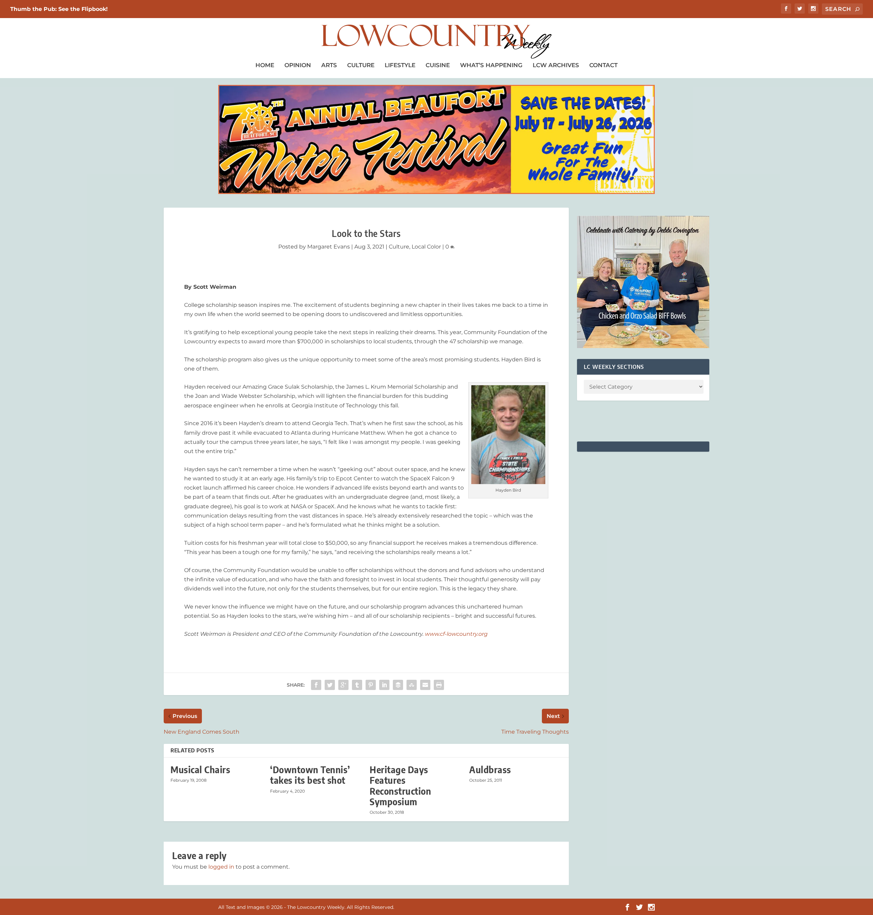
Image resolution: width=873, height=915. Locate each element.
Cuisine (438, 65)
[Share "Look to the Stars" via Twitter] (330, 685)
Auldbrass (490, 769)
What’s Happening (491, 65)
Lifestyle (400, 65)
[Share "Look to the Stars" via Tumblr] (357, 685)
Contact (603, 65)
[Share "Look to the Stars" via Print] (439, 685)
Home (264, 65)
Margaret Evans (328, 246)
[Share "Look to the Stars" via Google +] (343, 685)
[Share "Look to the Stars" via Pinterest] (371, 685)
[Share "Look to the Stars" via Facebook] (316, 685)
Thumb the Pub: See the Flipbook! (59, 9)
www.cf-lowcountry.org (456, 634)
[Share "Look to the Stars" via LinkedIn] (384, 685)
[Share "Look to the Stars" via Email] (425, 685)
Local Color (426, 246)
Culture (360, 65)
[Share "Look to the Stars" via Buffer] (398, 685)
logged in (221, 867)
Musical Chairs (200, 769)
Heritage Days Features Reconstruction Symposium (400, 785)
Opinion (297, 65)
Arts (329, 65)
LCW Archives (556, 65)
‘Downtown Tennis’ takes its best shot (310, 775)
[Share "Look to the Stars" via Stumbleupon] (411, 685)
